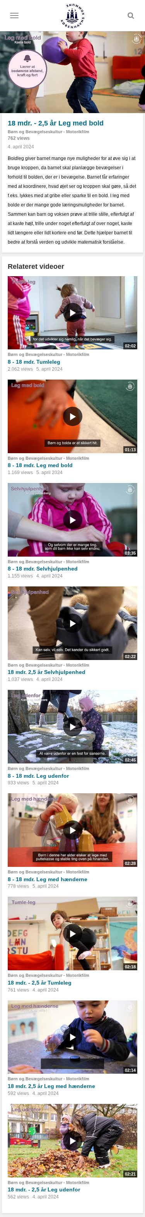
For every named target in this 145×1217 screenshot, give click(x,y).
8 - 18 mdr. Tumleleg (34, 362)
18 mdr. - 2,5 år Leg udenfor (44, 1189)
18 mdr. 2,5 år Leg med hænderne (51, 1086)
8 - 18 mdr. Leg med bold (40, 465)
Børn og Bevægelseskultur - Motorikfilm (48, 131)
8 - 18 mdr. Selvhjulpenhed (43, 569)
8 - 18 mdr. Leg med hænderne (47, 879)
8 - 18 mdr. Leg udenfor (38, 776)
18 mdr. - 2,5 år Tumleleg (40, 983)
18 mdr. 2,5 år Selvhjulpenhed (46, 672)
